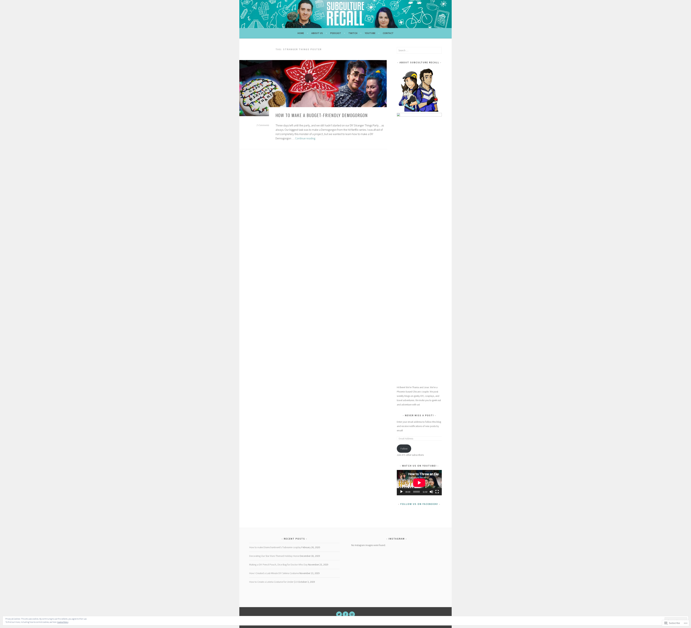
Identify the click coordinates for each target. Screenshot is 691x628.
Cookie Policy (62, 622)
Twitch (352, 33)
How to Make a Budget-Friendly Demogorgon (322, 115)
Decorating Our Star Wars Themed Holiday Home (274, 556)
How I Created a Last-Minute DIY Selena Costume (274, 573)
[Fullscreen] (437, 492)
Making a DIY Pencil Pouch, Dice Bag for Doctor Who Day (278, 564)
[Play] (401, 492)
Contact (388, 33)
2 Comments (263, 125)
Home (300, 33)
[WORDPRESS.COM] (352, 614)
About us (317, 33)
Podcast (335, 33)
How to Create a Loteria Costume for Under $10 (273, 581)
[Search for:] (419, 50)
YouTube (370, 33)
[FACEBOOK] (345, 614)
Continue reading (305, 138)
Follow (404, 448)
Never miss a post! (419, 415)
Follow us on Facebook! (419, 504)
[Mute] (431, 492)
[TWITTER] (339, 614)
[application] (419, 482)
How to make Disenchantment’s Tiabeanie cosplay (275, 547)
